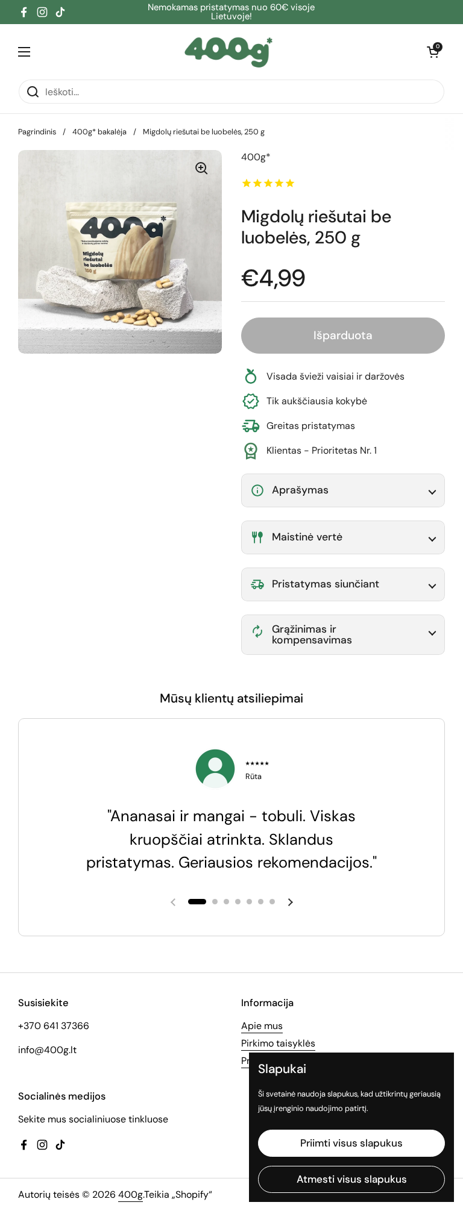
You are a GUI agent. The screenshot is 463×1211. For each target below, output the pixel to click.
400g (130, 1194)
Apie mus (262, 1025)
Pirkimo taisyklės (278, 1043)
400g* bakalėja (99, 132)
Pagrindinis (37, 132)
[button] (433, 52)
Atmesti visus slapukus (352, 1179)
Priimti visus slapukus (351, 1143)
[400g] (229, 51)
